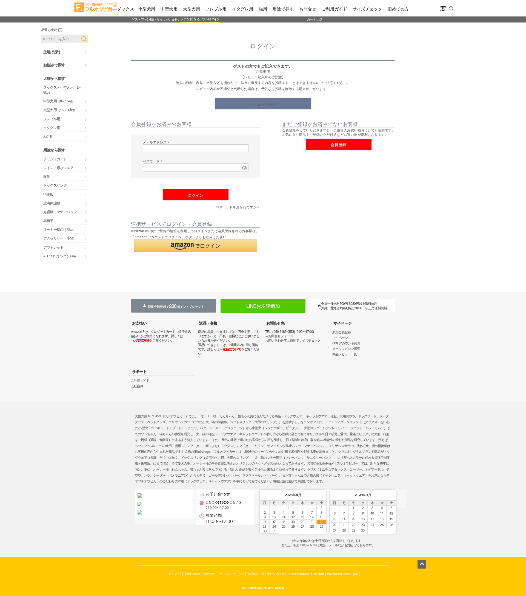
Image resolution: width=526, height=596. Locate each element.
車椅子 (48, 220)
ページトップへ (422, 564)
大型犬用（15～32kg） (60, 109)
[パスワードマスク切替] (244, 168)
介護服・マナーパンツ (60, 211)
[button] (195, 246)
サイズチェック (367, 9)
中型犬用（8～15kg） (59, 100)
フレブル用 (216, 9)
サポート (139, 371)
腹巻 (46, 176)
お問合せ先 (275, 323)
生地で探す (52, 51)
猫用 (263, 9)
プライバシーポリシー (231, 574)
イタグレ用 (242, 9)
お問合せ (307, 9)
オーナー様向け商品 (58, 229)
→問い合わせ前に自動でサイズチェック (293, 340)
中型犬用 (169, 9)
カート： (313, 19)
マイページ (342, 323)
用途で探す (283, 9)
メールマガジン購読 (346, 348)
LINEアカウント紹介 (346, 343)
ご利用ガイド (334, 9)
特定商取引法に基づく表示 (342, 574)
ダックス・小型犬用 (136, 9)
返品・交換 (208, 323)
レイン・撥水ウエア (58, 167)
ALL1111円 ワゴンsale (59, 255)
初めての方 (398, 9)
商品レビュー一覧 (344, 354)
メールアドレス (157, 142)
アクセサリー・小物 (58, 238)
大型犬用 (191, 9)
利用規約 (209, 574)
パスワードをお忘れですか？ (238, 206)
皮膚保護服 (51, 203)
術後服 (48, 194)
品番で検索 (48, 29)
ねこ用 (48, 136)
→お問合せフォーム (279, 335)
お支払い (139, 323)
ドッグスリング (55, 185)
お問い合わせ (192, 574)
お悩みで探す (54, 65)
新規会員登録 (341, 332)
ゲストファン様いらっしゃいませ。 (156, 19)
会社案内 (137, 386)
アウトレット (53, 247)
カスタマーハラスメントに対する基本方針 (286, 574)
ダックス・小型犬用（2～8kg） (62, 90)
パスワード (153, 161)
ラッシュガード (55, 158)
